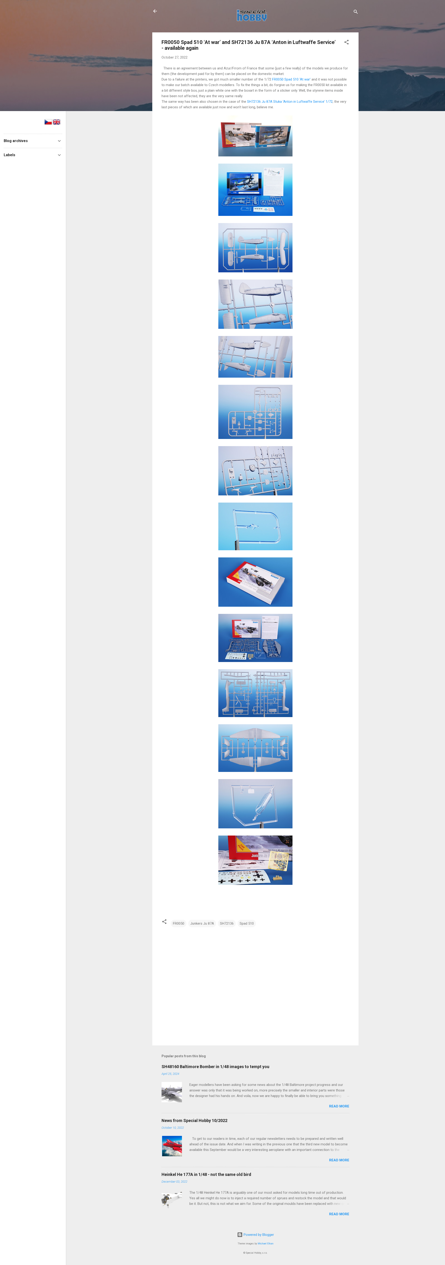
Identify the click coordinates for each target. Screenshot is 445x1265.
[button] (346, 43)
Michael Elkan (265, 1243)
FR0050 (178, 923)
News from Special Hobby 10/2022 (194, 1120)
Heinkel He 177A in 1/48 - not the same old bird (206, 1174)
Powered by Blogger (258, 1235)
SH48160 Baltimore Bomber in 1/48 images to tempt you (215, 1066)
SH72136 (227, 923)
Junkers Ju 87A (202, 923)
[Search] (356, 13)
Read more (339, 1106)
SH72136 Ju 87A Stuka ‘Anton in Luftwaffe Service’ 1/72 (290, 101)
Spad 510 (247, 923)
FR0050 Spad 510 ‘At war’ (292, 79)
